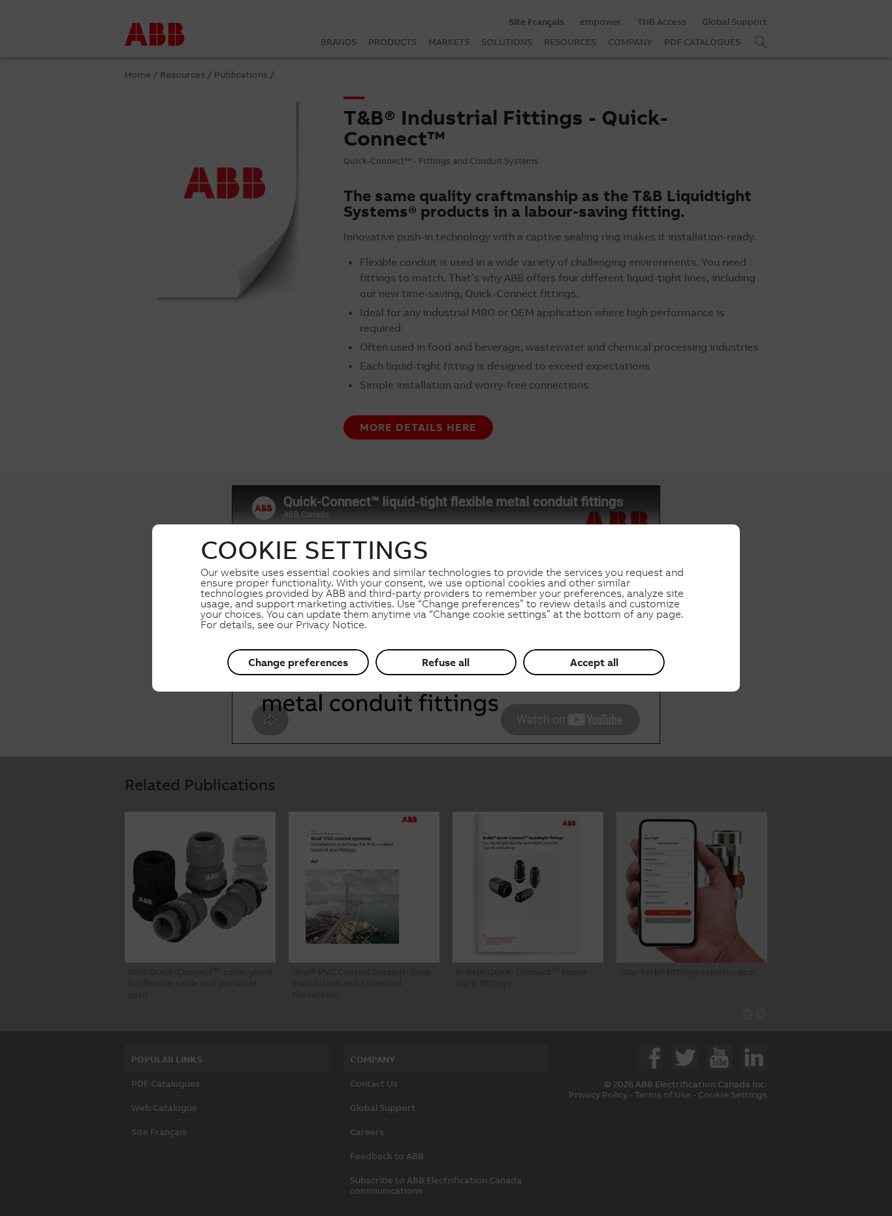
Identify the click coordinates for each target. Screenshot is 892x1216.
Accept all (594, 662)
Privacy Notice (330, 624)
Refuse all (446, 662)
